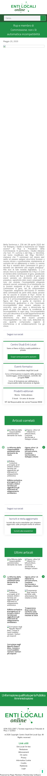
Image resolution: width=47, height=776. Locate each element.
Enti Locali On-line (24, 746)
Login (24, 768)
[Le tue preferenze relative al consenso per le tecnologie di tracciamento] (42, 771)
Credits (24, 763)
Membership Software (32, 775)
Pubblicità (23, 766)
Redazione (23, 749)
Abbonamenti (23, 752)
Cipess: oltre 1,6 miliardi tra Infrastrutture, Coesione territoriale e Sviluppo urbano (31, 452)
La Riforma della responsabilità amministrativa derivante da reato (14, 451)
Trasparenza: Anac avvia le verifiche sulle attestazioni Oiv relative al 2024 (31, 612)
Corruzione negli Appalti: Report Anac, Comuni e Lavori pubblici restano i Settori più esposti (14, 649)
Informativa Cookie (23, 760)
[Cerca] (43, 18)
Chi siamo (23, 755)
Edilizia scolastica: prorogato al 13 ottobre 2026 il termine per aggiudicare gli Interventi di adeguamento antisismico (14, 486)
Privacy (23, 757)
